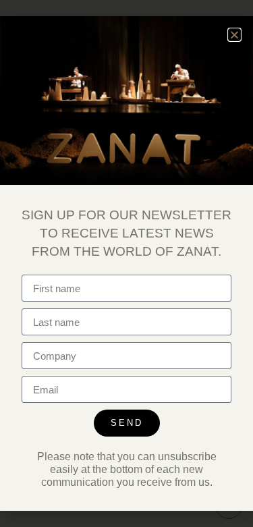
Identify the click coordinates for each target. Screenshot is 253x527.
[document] (126, 263)
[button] (234, 35)
